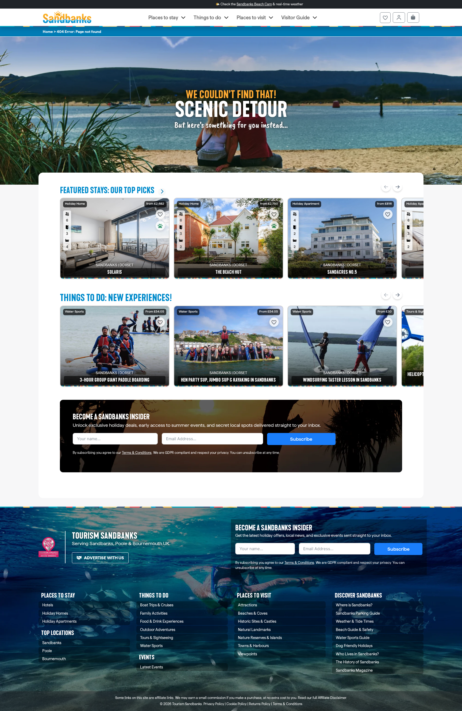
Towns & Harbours (253, 645)
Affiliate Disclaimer (332, 698)
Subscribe (301, 439)
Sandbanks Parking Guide (358, 613)
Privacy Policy (213, 704)
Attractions (247, 605)
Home (48, 31)
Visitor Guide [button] (295, 17)
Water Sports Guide (352, 637)
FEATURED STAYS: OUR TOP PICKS (107, 190)
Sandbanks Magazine (354, 670)
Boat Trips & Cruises (156, 605)
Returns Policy (259, 704)
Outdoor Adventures (157, 629)
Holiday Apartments (59, 621)
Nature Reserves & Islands (260, 637)
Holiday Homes (55, 613)
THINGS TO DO (153, 595)
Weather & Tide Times (355, 621)
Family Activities (153, 613)
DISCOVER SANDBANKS (358, 595)
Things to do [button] (207, 17)
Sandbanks (51, 642)
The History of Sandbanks (357, 662)
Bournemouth (54, 658)
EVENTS (147, 657)
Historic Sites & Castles (257, 621)
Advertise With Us (104, 557)
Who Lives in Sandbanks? (357, 654)
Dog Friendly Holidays (354, 645)
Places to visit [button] (251, 17)
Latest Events (151, 667)
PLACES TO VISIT (254, 595)
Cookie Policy (236, 704)
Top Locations (57, 633)
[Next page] (397, 187)
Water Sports (151, 645)
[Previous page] (386, 187)
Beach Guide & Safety (354, 629)
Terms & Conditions (137, 453)
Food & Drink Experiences (161, 621)
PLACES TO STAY (58, 595)
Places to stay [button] (163, 17)
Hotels (47, 605)
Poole (47, 650)
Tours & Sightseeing (156, 637)
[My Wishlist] (385, 17)
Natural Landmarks (254, 629)
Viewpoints (247, 654)
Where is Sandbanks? (354, 605)
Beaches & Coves (252, 613)
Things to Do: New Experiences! (116, 297)
